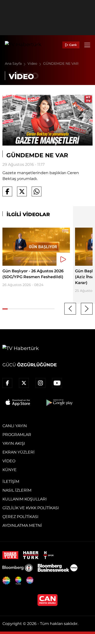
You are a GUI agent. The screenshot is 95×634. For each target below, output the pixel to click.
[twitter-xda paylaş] (22, 191)
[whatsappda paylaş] (36, 191)
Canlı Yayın (14, 425)
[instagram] (40, 383)
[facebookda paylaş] (7, 191)
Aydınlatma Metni (22, 525)
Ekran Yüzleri (18, 452)
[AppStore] (18, 402)
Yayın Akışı (13, 443)
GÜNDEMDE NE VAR (60, 63)
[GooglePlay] (59, 402)
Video (33, 63)
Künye (9, 469)
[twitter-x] (24, 383)
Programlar (16, 434)
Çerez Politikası (20, 516)
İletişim (10, 481)
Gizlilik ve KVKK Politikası (30, 508)
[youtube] (57, 383)
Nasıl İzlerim (16, 490)
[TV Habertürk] (23, 45)
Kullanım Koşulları (24, 499)
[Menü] (87, 45)
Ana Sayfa (14, 63)
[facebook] (7, 383)
